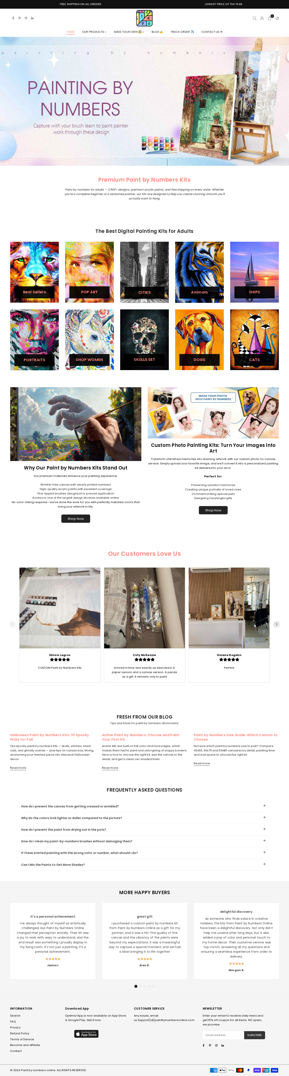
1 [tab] (135, 986)
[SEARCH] (254, 18)
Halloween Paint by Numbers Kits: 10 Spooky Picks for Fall (49, 737)
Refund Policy (19, 1033)
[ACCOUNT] (262, 18)
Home (70, 32)
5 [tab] (153, 986)
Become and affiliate (25, 1045)
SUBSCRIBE (254, 1035)
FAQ (13, 1022)
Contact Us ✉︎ (212, 32)
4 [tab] (149, 986)
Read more (18, 768)
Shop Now (76, 518)
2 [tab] (140, 986)
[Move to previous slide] (12, 625)
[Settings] (276, 18)
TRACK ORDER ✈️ (182, 32)
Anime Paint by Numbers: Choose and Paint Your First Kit (141, 737)
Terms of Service (22, 1039)
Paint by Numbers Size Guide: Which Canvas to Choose (236, 737)
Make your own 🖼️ (128, 32)
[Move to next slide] (276, 625)
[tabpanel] (53, 941)
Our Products (93, 32)
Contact (16, 1051)
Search (15, 1016)
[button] (269, 18)
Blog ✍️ (157, 32)
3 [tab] (144, 986)
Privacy (15, 1027)
